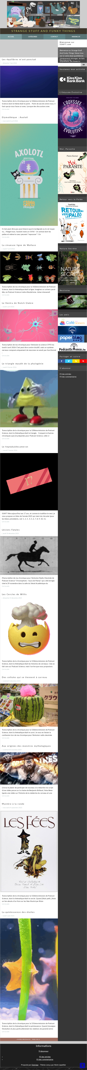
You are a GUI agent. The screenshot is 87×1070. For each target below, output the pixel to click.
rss (76, 361)
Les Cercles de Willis (14, 594)
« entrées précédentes (23, 1039)
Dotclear (35, 1065)
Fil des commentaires (68, 377)
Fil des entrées (65, 374)
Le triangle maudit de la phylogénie (23, 364)
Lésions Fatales (11, 530)
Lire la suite (5, 109)
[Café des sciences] (72, 321)
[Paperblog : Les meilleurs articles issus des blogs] (72, 339)
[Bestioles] (72, 301)
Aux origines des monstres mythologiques (26, 746)
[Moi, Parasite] (72, 173)
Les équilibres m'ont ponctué (19, 59)
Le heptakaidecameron (15, 447)
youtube (83, 361)
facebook (61, 361)
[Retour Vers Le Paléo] (72, 222)
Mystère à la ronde (13, 804)
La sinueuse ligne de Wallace (19, 245)
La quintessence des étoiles (18, 912)
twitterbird (68, 361)
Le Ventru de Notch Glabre (18, 303)
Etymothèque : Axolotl (15, 117)
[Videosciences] (72, 347)
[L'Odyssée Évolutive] (72, 116)
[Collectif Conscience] (72, 330)
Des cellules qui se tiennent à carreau (24, 677)
